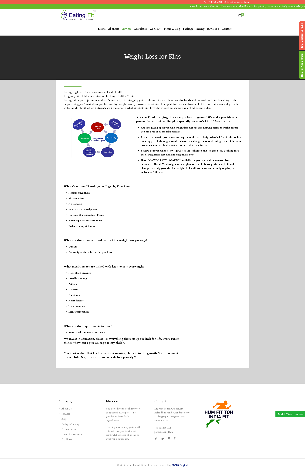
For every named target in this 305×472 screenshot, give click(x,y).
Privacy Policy (68, 429)
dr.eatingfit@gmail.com (238, 1)
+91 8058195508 (214, 1)
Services (65, 413)
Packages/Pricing (70, 424)
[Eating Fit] (78, 15)
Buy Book (66, 439)
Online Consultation (72, 434)
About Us (66, 408)
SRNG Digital (180, 465)
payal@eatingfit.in (163, 431)
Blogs (64, 418)
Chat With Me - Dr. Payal (292, 414)
